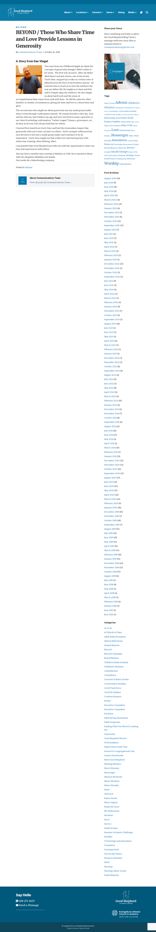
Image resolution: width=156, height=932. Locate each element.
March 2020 (110, 499)
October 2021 (110, 418)
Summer (122, 155)
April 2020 (109, 495)
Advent (121, 102)
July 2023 (108, 328)
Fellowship (109, 118)
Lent (115, 130)
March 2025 (110, 251)
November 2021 (111, 413)
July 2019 (108, 533)
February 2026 (111, 204)
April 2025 (109, 247)
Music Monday (111, 785)
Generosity (126, 122)
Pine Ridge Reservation (123, 144)
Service (131, 147)
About (67, 12)
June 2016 (108, 614)
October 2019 (110, 520)
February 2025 (111, 255)
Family (118, 114)
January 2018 (110, 606)
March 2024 (110, 298)
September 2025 (112, 225)
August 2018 (110, 576)
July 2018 (108, 580)
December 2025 (111, 212)
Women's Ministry (113, 858)
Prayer (136, 144)
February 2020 (111, 503)
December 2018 (111, 563)
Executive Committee (114, 705)
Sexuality (107, 152)
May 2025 (108, 242)
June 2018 (108, 584)
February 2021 (111, 452)
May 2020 (109, 490)
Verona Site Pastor (113, 854)
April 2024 (109, 294)
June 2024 (109, 285)
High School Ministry (112, 125)
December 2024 (111, 264)
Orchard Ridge (132, 141)
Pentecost (109, 144)
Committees (110, 675)
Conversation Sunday (127, 111)
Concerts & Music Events (116, 679)
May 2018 (108, 589)
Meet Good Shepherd (114, 759)
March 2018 (110, 597)
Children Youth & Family (116, 662)
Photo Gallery (111, 802)
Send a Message (29, 905)
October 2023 (110, 315)
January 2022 (110, 405)
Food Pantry (121, 118)
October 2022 (110, 366)
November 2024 (111, 268)
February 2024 (111, 302)
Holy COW (127, 125)
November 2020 (112, 465)
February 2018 (111, 601)
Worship (111, 163)
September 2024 (112, 276)
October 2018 (110, 572)
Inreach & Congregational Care (119, 751)
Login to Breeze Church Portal (78, 928)
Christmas (119, 108)
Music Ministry (111, 781)
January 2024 (110, 306)
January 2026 (110, 208)
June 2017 (108, 610)
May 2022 (108, 388)
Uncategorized (111, 849)
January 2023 (110, 353)
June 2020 (109, 486)
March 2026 (110, 200)
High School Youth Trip (115, 747)
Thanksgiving (121, 159)
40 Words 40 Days (113, 632)
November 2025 (111, 217)
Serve (107, 819)
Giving (121, 12)
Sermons (108, 815)
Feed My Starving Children (130, 114)
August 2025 (110, 229)
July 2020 (108, 482)
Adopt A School (109, 103)
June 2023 (108, 332)
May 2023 (108, 336)
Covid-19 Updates (112, 692)
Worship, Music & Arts (115, 871)
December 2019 (111, 512)
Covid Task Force (112, 688)
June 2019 (108, 537)
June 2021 (108, 435)
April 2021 (109, 443)
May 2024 (109, 289)
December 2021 (111, 409)
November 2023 (111, 311)
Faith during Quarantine (116, 718)
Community (113, 111)
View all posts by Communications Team (51, 182)
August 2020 (110, 477)
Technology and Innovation (118, 841)
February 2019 (111, 554)
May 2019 (108, 542)
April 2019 (109, 546)
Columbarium (111, 671)
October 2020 (110, 469)
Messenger (119, 135)
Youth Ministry (125, 164)
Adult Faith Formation (115, 637)
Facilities (108, 713)
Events (112, 114)
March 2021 (109, 447)
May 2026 (109, 191)
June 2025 (108, 238)
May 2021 (108, 439)
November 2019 (111, 516)
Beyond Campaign (113, 654)
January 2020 (110, 507)
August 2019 (110, 529)
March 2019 (109, 550)
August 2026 (110, 178)
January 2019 (110, 559)
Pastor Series (110, 798)
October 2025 (110, 221)
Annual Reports (112, 645)
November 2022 (111, 362)
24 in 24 (108, 628)
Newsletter (119, 140)
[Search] (146, 12)
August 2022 (110, 375)
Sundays (130, 155)
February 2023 (111, 349)
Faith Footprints (112, 722)
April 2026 (109, 195)
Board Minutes (111, 658)
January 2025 (110, 259)
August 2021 (110, 426)
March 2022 (110, 396)
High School (135, 122)
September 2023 (112, 319)
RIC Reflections (111, 811)
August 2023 (110, 323)
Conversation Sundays (115, 684)
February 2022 (111, 400)
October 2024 (110, 272)
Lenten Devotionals (113, 755)
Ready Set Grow (111, 807)
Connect (96, 12)
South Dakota (112, 155)
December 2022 (111, 358)
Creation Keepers (112, 696)
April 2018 (109, 593)
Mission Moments (113, 777)
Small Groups (119, 151)
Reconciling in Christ (113, 148)
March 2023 (110, 345)
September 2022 (112, 371)
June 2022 (109, 383)
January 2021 (110, 456)
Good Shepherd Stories (115, 738)
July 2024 (108, 281)
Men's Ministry (111, 768)
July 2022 (108, 379)
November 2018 (111, 567)
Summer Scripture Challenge (118, 832)
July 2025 (108, 234)
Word (106, 862)
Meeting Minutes (112, 764)
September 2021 (111, 422)
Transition (109, 845)
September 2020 (112, 473)
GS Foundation (111, 742)
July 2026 (108, 182)
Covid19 (107, 114)
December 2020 (111, 460)
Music (131, 136)
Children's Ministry (114, 666)
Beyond (21, 27)
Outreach (108, 794)
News (107, 789)
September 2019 (111, 524)
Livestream (124, 130)
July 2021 (108, 430)
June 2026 (109, 187)
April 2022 (109, 392)
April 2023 (109, 341)
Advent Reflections (113, 641)
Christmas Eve (129, 108)
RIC (124, 148)
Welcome (131, 159)
